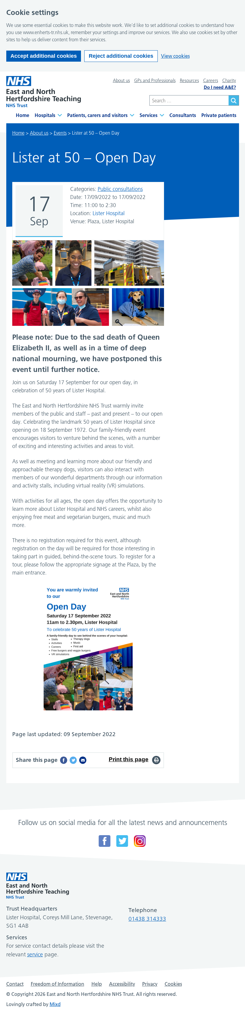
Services (148, 115)
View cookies (175, 56)
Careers (210, 80)
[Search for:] (189, 100)
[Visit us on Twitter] (122, 841)
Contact (15, 984)
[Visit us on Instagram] (140, 841)
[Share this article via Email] (82, 760)
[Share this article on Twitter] (73, 760)
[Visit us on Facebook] (105, 841)
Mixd (55, 1004)
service (35, 954)
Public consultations (120, 189)
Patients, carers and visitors (97, 115)
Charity (229, 80)
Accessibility (122, 984)
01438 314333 (147, 918)
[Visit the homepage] (43, 91)
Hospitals (45, 115)
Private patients (218, 115)
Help (96, 984)
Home (22, 115)
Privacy (149, 984)
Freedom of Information (57, 984)
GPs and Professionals (155, 80)
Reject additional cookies (121, 56)
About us (121, 80)
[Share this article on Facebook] (63, 760)
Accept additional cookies (43, 56)
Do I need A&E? (220, 87)
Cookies (173, 984)
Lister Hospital (109, 213)
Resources (189, 80)
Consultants (182, 115)
